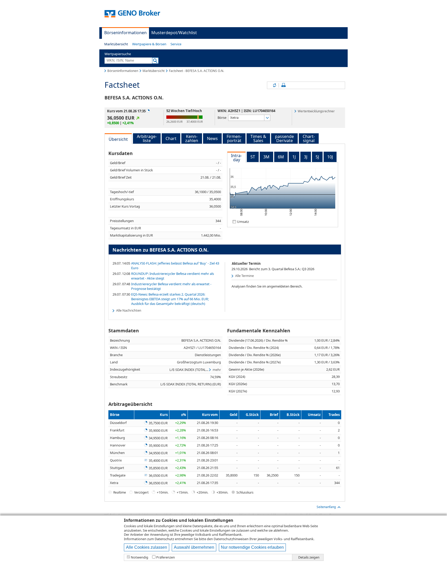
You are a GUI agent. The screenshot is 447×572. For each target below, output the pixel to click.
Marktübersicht (116, 44)
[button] (116, 44)
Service (175, 44)
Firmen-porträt (234, 138)
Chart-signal (309, 138)
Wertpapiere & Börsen (149, 44)
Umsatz (243, 221)
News (212, 138)
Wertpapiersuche (118, 54)
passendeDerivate (284, 138)
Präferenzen (165, 557)
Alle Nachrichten (128, 310)
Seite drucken (283, 85)
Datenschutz (164, 539)
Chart (171, 138)
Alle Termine (244, 276)
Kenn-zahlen (191, 138)
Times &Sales (258, 138)
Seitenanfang (326, 507)
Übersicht (118, 139)
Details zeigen (308, 557)
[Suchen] (155, 60)
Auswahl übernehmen (194, 547)
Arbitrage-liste (147, 138)
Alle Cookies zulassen (146, 547)
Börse (222, 117)
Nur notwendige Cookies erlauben (252, 547)
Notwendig (139, 557)
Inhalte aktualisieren (274, 85)
